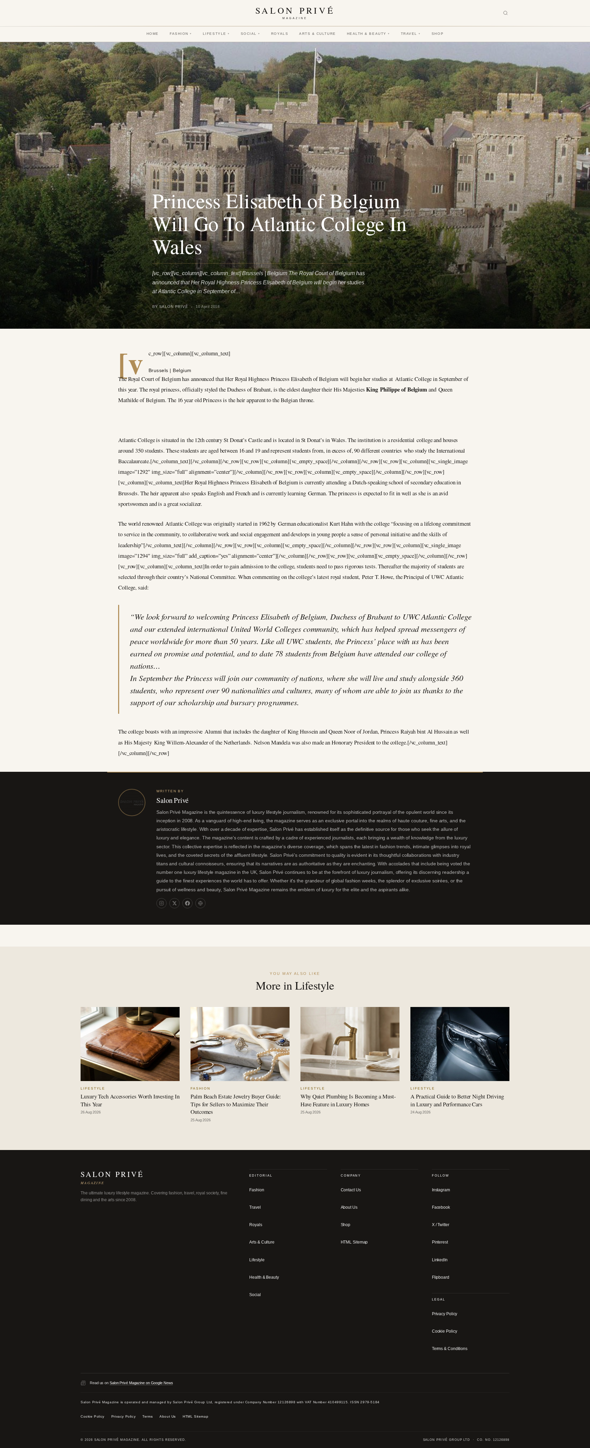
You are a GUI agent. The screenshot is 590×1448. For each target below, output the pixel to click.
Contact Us (351, 1190)
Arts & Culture (317, 34)
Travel (411, 34)
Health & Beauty (368, 34)
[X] (174, 903)
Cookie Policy (444, 1331)
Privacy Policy (445, 1313)
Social (250, 34)
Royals (279, 34)
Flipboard (440, 1277)
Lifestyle (216, 34)
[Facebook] (187, 903)
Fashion (181, 34)
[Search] (505, 13)
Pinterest (440, 1242)
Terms (147, 1416)
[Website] (200, 903)
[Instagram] (161, 903)
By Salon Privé (170, 306)
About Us (349, 1207)
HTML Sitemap (354, 1242)
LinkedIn (440, 1259)
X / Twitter (440, 1224)
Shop (438, 34)
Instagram (441, 1190)
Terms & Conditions (449, 1348)
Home (152, 34)
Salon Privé (172, 800)
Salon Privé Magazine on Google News (141, 1383)
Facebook (441, 1207)
